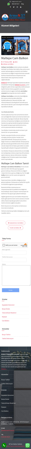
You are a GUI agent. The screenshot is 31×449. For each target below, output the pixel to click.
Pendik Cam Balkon (14, 228)
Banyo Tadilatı (6, 334)
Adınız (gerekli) (6, 249)
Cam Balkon (5, 321)
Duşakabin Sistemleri (8, 305)
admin (15, 62)
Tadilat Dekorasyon (7, 338)
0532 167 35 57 (15, 4)
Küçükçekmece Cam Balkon (16, 223)
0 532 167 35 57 (5, 437)
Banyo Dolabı (6, 309)
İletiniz (4, 264)
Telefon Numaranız (7, 257)
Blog (22, 4)
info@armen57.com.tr (7, 430)
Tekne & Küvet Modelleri (9, 313)
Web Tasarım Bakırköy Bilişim (16, 446)
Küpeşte (4, 317)
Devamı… (4, 369)
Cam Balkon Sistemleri (21, 38)
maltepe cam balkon (8, 64)
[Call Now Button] (4, 445)
